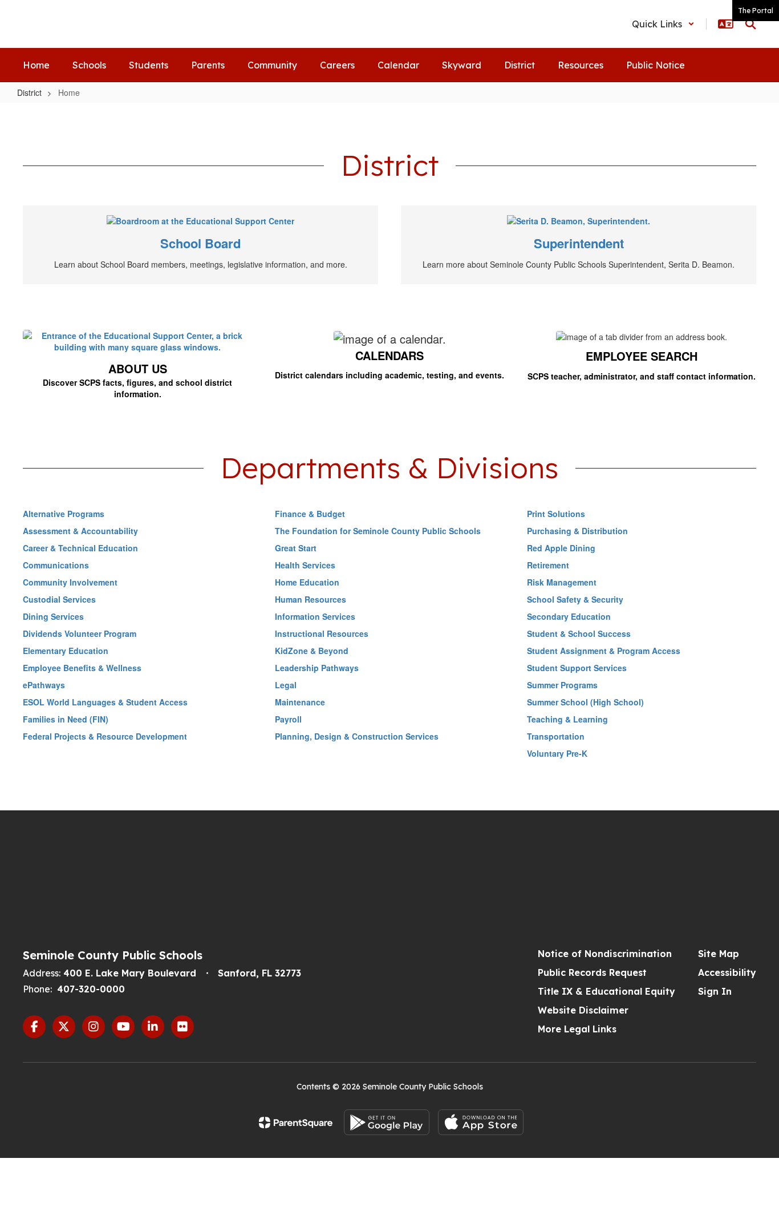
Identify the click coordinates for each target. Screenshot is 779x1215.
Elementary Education (65, 650)
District (29, 92)
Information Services (315, 616)
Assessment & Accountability (80, 530)
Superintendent (579, 243)
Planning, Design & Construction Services (357, 736)
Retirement (548, 565)
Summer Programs (562, 685)
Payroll (288, 719)
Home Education (307, 582)
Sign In (715, 991)
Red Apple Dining (561, 548)
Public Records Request (592, 972)
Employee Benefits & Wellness (82, 667)
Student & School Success (579, 633)
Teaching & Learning (567, 719)
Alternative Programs (63, 513)
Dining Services (53, 616)
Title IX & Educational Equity (606, 991)
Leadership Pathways (317, 667)
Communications (56, 565)
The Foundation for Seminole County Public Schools (378, 530)
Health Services (305, 565)
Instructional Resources (321, 633)
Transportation (556, 736)
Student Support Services (577, 667)
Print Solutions (556, 513)
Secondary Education (569, 616)
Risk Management (562, 582)
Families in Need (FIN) (65, 719)
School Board (200, 243)
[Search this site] (750, 24)
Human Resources (310, 599)
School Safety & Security (575, 599)
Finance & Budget (310, 513)
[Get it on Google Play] (386, 1122)
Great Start (296, 548)
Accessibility (727, 972)
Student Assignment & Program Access (603, 650)
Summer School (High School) (585, 702)
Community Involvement (70, 582)
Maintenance (300, 702)
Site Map (718, 953)
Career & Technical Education (80, 548)
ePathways (44, 685)
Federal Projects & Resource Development (105, 736)
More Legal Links (577, 1029)
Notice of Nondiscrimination (605, 953)
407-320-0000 (91, 989)
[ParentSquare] (295, 1122)
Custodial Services (59, 599)
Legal (286, 685)
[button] (663, 24)
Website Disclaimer (583, 1010)
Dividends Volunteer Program (79, 633)
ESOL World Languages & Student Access (105, 702)
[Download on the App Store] (481, 1122)
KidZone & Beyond (311, 650)
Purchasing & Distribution (577, 530)
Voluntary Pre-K (557, 753)
